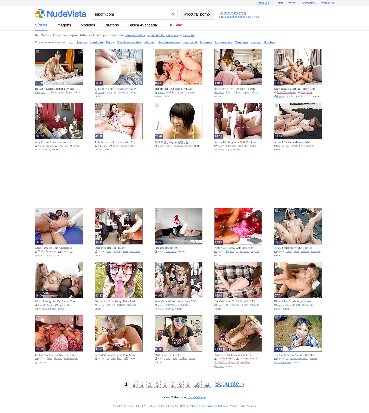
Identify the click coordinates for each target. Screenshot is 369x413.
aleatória (189, 35)
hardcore (39, 255)
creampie (315, 251)
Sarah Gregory (45, 145)
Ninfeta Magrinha (47, 251)
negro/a (255, 251)
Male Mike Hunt (225, 358)
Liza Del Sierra (45, 305)
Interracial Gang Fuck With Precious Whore (235, 142)
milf (126, 358)
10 (197, 384)
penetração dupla (222, 149)
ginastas (290, 96)
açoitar (293, 145)
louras (277, 308)
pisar (125, 251)
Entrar (279, 2)
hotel (123, 145)
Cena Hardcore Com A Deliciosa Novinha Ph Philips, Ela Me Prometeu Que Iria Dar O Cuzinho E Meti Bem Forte (55, 248)
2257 (175, 405)
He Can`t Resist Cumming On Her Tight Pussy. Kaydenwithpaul (54, 88)
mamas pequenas (299, 358)
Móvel (291, 2)
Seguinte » (229, 383)
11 (207, 384)
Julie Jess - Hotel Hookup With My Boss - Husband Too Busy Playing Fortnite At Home (115, 142)
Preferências (307, 2)
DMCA (184, 405)
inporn (41, 92)
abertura (121, 305)
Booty (110, 42)
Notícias (234, 405)
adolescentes (308, 305)
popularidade (156, 35)
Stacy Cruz (306, 92)
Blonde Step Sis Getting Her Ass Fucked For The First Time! (292, 301)
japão (246, 92)
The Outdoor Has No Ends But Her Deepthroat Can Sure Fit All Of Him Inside (294, 355)
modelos (88, 25)
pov (108, 305)
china (288, 251)
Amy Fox (63, 145)
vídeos (41, 25)
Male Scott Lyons (226, 362)
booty (54, 92)
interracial (231, 145)
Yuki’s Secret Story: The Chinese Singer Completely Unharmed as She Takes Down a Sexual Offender (294, 248)
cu (48, 92)
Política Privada (197, 405)
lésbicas (237, 92)
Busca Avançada (142, 25)
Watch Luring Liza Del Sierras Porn (55, 301)
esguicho (244, 251)
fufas (228, 92)
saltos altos (40, 308)
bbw (109, 251)
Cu (71, 42)
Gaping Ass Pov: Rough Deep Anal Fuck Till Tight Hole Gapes (115, 301)
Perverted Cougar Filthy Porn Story (115, 354)
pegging (117, 251)
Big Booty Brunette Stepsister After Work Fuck (115, 88)
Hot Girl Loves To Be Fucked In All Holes (234, 301)
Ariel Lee (245, 362)
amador (46, 149)
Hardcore (96, 42)
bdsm (38, 149)
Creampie (241, 42)
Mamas (149, 42)
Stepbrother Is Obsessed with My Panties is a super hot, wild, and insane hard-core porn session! (173, 88)
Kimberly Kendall (248, 358)
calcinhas (171, 92)
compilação (184, 305)
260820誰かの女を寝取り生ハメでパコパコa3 (174, 142)
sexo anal (242, 145)
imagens (63, 25)
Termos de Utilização (217, 405)
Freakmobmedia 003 (166, 247)
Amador (81, 42)
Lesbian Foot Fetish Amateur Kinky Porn (55, 355)
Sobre (168, 405)
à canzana (123, 92)
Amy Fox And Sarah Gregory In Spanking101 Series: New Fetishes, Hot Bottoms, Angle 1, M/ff (55, 142)
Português (263, 2)
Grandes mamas (169, 42)
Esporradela (223, 42)
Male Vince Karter (286, 92)
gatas (61, 92)
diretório (111, 25)
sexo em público (282, 362)
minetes (50, 255)
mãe (113, 358)
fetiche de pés (71, 358)
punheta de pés (303, 96)
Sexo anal (190, 42)
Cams (178, 25)
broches (183, 358)
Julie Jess (102, 145)
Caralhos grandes (129, 42)
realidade (254, 305)
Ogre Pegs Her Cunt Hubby (110, 247)
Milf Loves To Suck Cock (169, 354)
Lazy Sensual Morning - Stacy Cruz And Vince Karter (294, 88)
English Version (196, 397)
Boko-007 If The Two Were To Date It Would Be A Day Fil (234, 88)
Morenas (206, 42)
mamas (134, 92)
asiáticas (255, 92)
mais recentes (135, 35)
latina (69, 92)
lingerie (230, 251)
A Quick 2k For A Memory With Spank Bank (292, 142)
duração (172, 35)
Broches (269, 42)
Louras (256, 42)
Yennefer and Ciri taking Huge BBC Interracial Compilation (175, 301)
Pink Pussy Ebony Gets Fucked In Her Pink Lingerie (233, 248)
